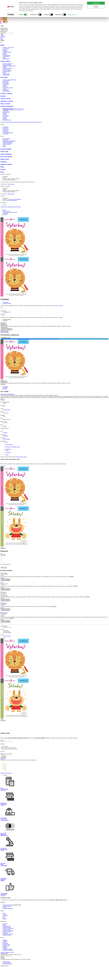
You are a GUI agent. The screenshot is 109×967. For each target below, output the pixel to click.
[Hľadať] (12, 33)
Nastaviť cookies (6, 961)
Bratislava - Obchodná (7, 904)
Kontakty (5, 939)
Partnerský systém (6, 944)
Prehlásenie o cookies (7, 949)
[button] (54, 324)
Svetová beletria (6, 56)
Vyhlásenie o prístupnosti (8, 950)
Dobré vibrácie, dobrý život (6, 773)
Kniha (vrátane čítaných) (7, 753)
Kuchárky (3, 96)
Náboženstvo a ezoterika (7, 101)
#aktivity (2, 394)
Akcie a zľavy (6, 116)
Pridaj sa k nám (6, 945)
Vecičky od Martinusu (6, 154)
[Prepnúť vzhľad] (1, 42)
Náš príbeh (5, 941)
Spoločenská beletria (7, 52)
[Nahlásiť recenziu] (1, 591)
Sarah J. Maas (6, 131)
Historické (5, 54)
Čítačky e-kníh (4, 151)
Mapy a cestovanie (5, 103)
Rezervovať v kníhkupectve (6, 329)
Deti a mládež (4, 77)
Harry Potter (5, 139)
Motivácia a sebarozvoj (7, 63)
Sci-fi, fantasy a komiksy (8, 87)
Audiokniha (4, 756)
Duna (4, 145)
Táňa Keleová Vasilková (8, 132)
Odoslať (2, 957)
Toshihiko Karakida (7, 303)
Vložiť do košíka (4, 327)
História (4, 66)
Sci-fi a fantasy (6, 48)
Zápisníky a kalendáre (6, 164)
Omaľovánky (5, 213)
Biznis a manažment (7, 64)
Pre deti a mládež (6, 211)
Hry (1, 37)
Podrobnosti (5, 387)
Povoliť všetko (96, 3)
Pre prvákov (5, 82)
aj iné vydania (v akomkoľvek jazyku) (9, 748)
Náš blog (5, 942)
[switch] (39, 15)
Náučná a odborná (5, 61)
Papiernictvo (4, 161)
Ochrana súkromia (6, 962)
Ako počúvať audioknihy (8, 930)
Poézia (4, 57)
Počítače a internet (6, 71)
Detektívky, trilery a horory (8, 47)
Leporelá (5, 88)
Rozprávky (5, 86)
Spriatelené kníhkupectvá (8, 908)
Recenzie (5, 388)
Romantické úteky (6, 138)
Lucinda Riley (6, 133)
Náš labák (5, 947)
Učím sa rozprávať (6, 144)
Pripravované (5, 115)
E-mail (2, 740)
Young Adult (5, 84)
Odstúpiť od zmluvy (7, 935)
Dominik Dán (6, 126)
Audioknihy (3, 36)
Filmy (2, 39)
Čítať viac (61, 305)
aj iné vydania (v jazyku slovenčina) (9, 747)
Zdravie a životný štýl (7, 70)
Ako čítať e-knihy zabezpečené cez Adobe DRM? (10, 206)
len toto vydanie (5, 746)
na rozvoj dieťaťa (6, 439)
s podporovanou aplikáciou (15, 199)
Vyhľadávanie (3, 31)
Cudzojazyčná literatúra (7, 106)
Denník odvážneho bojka (8, 142)
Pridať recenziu (4, 567)
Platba (4, 924)
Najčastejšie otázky (7, 927)
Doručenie (5, 923)
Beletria (2, 45)
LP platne (3, 169)
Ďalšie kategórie (6, 58)
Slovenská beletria (6, 55)
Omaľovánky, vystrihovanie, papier (10, 212)
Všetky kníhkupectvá (7, 906)
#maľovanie (12, 394)
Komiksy (5, 49)
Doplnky (2, 40)
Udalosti (4, 907)
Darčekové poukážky (6, 149)
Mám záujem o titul (7, 119)
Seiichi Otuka (5, 302)
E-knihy (2, 35)
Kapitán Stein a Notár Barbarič (9, 140)
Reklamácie (5, 932)
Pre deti (7, 454)
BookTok (5, 118)
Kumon (4, 426)
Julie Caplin (5, 128)
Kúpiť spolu (3, 548)
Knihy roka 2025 (6, 112)
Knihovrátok (5, 943)
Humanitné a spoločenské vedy (9, 65)
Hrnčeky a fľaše (5, 159)
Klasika (4, 53)
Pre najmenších (6, 80)
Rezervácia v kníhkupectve (8, 928)
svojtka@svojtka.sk (7, 635)
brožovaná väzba (6, 409)
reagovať (2, 577)
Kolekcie (5, 117)
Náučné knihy (6, 89)
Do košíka (3, 384)
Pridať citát (3, 758)
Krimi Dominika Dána (7, 143)
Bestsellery (5, 113)
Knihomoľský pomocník (8, 933)
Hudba (2, 166)
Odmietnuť (96, 6)
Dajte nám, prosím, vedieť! (21, 456)
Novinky (5, 114)
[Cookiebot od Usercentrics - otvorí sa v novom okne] (10, 15)
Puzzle (2, 172)
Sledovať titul (3, 757)
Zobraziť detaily (71, 14)
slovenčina (5, 432)
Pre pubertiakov (6, 83)
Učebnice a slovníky (6, 98)
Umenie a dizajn (6, 73)
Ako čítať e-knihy (6, 929)
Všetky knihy (5, 110)
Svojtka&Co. (5, 312)
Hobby (4, 72)
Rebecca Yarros (6, 129)
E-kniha (3, 755)
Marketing (5, 946)
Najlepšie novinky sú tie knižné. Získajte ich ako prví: (11, 954)
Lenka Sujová (3, 603)
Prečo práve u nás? (7, 926)
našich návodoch (11, 184)
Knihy (2, 34)
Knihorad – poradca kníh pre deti (9, 79)
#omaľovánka (7, 394)
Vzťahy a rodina (6, 69)
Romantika (5, 50)
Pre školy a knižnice (7, 931)
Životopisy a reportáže (7, 68)
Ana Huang (5, 130)
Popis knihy (5, 386)
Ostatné (7, 450)
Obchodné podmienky (7, 963)
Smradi (4, 146)
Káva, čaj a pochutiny (6, 156)
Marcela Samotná (4, 612)
